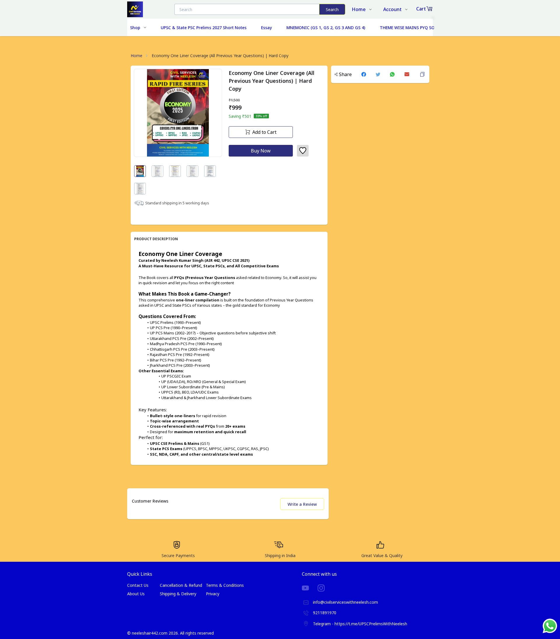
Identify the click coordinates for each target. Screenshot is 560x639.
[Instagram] (325, 587)
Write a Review (302, 504)
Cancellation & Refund (181, 585)
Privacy (212, 593)
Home (136, 55)
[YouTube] (310, 588)
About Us (136, 593)
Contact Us (137, 585)
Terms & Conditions (225, 585)
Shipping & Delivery (178, 593)
